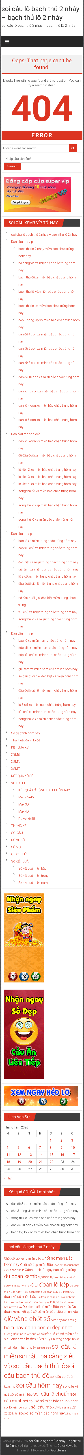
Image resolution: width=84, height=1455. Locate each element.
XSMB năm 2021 (64, 1407)
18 (8, 1162)
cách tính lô (17, 1270)
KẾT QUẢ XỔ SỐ (22, 776)
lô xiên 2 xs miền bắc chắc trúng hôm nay (47, 469)
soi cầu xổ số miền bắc (41, 1401)
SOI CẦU (17, 833)
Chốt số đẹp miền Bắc (36, 1265)
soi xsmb (24, 1407)
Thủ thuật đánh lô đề (25, 740)
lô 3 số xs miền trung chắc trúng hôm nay (47, 576)
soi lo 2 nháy (69, 1401)
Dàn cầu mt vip (21, 534)
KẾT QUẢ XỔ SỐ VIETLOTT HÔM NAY (44, 790)
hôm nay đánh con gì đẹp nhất (38, 1328)
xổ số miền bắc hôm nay (44, 1413)
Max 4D (23, 811)
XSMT (15, 769)
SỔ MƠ (16, 847)
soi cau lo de (44, 1347)
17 (73, 1155)
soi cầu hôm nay (39, 1385)
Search (12, 166)
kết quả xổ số (35, 1334)
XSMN (15, 761)
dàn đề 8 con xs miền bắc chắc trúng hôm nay (43, 1203)
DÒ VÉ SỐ (18, 840)
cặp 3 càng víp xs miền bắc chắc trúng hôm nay (44, 1211)
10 (73, 1147)
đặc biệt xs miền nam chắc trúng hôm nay (47, 647)
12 (19, 1155)
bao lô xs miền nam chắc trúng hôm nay (46, 640)
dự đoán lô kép (50, 1284)
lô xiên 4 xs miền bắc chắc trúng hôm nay (47, 484)
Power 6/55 (26, 818)
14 (41, 1155)
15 (51, 1155)
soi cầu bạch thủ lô (39, 1366)
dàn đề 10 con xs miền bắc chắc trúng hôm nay (44, 1225)
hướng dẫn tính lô (15, 1334)
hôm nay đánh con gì (64, 1320)
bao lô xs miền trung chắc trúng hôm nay (47, 541)
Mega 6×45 (26, 797)
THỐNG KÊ (18, 826)
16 (62, 1155)
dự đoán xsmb (33, 1291)
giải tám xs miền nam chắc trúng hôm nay (48, 669)
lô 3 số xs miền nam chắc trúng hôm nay (47, 704)
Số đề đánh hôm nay (25, 733)
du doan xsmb (20, 1276)
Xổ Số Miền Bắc (14, 1413)
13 (30, 1155)
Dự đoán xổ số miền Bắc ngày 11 (33, 1302)
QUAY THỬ (18, 854)
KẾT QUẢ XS (20, 747)
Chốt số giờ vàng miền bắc (22, 1258)
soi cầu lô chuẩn (51, 1394)
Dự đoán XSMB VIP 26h (56, 1291)
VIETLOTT (18, 783)
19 (19, 1162)
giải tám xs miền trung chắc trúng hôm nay (48, 569)
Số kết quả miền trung (33, 875)
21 (41, 1162)
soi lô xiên (11, 1407)
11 (8, 1155)
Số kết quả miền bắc (32, 868)
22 (51, 1162)
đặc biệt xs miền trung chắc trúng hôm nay (48, 562)
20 (30, 1162)
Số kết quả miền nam (33, 883)
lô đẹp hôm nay (38, 1339)
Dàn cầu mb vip (22, 242)
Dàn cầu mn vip (22, 633)
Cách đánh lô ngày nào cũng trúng (50, 1270)
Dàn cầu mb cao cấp (26, 434)
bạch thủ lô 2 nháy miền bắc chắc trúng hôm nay (45, 1232)
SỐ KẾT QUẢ (20, 861)
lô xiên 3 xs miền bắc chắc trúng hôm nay (47, 477)
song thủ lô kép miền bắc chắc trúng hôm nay (43, 1218)
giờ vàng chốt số (27, 1319)
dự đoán (44, 1277)
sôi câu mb (41, 1407)
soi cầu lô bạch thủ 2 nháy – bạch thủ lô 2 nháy (44, 234)
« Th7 (8, 1178)
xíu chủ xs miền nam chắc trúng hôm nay (47, 712)
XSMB (15, 754)
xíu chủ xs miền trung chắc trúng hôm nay (47, 612)
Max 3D (23, 804)
